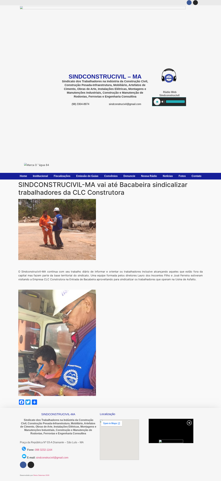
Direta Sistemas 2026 (41, 475)
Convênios (111, 176)
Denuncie (129, 176)
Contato (196, 176)
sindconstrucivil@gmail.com (52, 457)
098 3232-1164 (43, 449)
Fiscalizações (62, 176)
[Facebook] (189, 2)
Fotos (182, 176)
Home (23, 176)
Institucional (40, 176)
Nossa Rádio (149, 176)
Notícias (168, 176)
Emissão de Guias (87, 176)
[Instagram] (195, 2)
